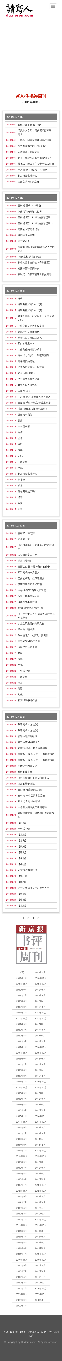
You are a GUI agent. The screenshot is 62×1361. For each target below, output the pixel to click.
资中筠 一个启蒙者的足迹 (31, 795)
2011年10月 (40, 1225)
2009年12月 (40, 1288)
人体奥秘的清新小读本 (30, 349)
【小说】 (22, 864)
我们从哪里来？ (26, 343)
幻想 (20, 694)
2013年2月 (40, 1179)
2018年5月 (21, 1001)
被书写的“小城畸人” (28, 742)
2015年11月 (21, 1087)
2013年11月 (21, 1156)
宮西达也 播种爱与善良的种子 (34, 566)
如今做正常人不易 (27, 554)
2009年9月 (21, 1299)
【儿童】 (22, 834)
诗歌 (20, 444)
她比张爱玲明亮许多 (28, 268)
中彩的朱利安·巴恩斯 (29, 641)
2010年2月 (40, 1282)
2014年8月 (40, 1127)
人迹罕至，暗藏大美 (28, 152)
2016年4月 (40, 1070)
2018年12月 (40, 978)
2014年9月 (21, 1127)
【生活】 (22, 858)
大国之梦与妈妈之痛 (28, 181)
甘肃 (20, 420)
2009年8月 (40, 1299)
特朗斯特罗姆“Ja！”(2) (30, 310)
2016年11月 (21, 1052)
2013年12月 (40, 1150)
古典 (20, 450)
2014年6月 (40, 1133)
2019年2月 (40, 972)
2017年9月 (21, 1024)
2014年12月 (40, 1116)
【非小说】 (24, 876)
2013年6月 (40, 1167)
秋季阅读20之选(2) (28, 730)
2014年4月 (40, 1139)
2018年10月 (40, 983)
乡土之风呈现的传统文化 (31, 623)
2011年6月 (40, 1236)
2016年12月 (40, 1047)
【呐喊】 (22, 822)
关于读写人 (33, 1331)
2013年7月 (21, 1167)
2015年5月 (21, 1104)
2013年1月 (21, 1184)
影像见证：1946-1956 (30, 124)
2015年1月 (21, 1116)
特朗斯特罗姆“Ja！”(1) (30, 304)
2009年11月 (21, 1294)
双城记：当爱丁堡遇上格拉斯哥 (34, 274)
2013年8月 (40, 1162)
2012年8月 (40, 1196)
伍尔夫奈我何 (25, 414)
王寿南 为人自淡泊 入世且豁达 (34, 396)
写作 (20, 432)
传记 (20, 688)
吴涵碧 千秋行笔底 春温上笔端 (34, 402)
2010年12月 (40, 1253)
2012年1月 (21, 1219)
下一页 (36, 918)
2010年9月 (21, 1265)
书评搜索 (53, 1331)
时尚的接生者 (25, 771)
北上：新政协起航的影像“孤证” (34, 157)
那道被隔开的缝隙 (27, 736)
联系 (31, 1335)
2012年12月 (40, 1184)
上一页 (26, 918)
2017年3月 (21, 1041)
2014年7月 (21, 1133)
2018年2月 (40, 1006)
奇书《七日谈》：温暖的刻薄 (33, 355)
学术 (20, 485)
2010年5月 (21, 1276)
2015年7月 (21, 1098)
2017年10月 (40, 1018)
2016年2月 (40, 1075)
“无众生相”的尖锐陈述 (29, 256)
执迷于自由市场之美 (28, 596)
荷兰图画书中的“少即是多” (32, 146)
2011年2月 (40, 1248)
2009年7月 (21, 1305)
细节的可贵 (24, 241)
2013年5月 (21, 1173)
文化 (20, 664)
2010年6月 (40, 1271)
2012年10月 (40, 1190)
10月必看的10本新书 (29, 801)
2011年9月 (21, 1231)
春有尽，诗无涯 (26, 533)
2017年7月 (21, 1029)
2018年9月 (21, 989)
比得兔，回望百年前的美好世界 (34, 140)
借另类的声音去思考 (28, 379)
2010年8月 (40, 1265)
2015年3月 (21, 1110)
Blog (22, 1331)
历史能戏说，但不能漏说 (31, 578)
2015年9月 (21, 1093)
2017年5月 (21, 1035)
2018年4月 (40, 1001)
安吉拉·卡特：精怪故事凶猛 (32, 748)
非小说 (21, 479)
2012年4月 (40, 1207)
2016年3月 (21, 1075)
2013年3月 (21, 1179)
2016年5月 (21, 1070)
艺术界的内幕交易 (27, 765)
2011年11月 (21, 1225)
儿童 (20, 509)
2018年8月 (40, 989)
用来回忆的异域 (26, 361)
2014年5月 (21, 1139)
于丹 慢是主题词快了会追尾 (32, 169)
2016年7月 (21, 1064)
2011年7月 (21, 1236)
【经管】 (22, 893)
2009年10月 (40, 1294)
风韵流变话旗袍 (26, 235)
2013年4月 (40, 1173)
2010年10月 (40, 1259)
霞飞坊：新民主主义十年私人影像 (36, 163)
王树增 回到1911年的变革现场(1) (36, 217)
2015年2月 (40, 1110)
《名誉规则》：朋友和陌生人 (33, 777)
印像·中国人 (24, 390)
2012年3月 (21, 1213)
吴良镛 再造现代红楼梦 (30, 789)
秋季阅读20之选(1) (28, 724)
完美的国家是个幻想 (28, 229)
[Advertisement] (31, 55)
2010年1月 (21, 1288)
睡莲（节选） (25, 560)
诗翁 (20, 298)
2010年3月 (21, 1282)
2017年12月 (40, 1012)
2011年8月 (40, 1231)
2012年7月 (21, 1202)
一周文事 (22, 461)
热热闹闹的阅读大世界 (30, 211)
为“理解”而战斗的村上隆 (31, 608)
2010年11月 (21, 1259)
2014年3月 (21, 1144)
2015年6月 (40, 1098)
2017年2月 (40, 1041)
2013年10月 (40, 1156)
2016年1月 (21, 1081)
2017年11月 (21, 1018)
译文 (20, 682)
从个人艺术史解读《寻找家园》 (34, 262)
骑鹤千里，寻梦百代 (28, 331)
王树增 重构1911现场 (29, 205)
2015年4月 (40, 1104)
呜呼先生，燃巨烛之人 (30, 337)
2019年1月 (21, 978)
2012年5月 (21, 1207)
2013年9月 (21, 1162)
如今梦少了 (24, 539)
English (14, 1331)
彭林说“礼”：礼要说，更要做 (33, 635)
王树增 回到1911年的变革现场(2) (36, 223)
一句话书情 (24, 426)
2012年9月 (21, 1196)
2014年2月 (40, 1144)
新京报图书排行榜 (27, 175)
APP (43, 1331)
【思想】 (22, 846)
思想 (20, 438)
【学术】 (22, 882)
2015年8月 (40, 1093)
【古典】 (22, 840)
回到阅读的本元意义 (28, 572)
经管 (20, 497)
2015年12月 (40, 1081)
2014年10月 (40, 1121)
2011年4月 (40, 1242)
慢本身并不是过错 (27, 602)
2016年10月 (40, 1052)
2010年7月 (21, 1271)
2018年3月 (21, 1006)
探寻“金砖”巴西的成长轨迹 (32, 590)
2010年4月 (40, 1276)
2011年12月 (40, 1219)
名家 (20, 653)
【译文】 (22, 852)
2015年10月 (40, 1087)
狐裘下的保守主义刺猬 (30, 584)
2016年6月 (40, 1064)
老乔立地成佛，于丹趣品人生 (33, 887)
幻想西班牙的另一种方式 (31, 367)
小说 (20, 467)
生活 (20, 503)
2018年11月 (21, 983)
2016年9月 (21, 1058)
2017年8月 (40, 1024)
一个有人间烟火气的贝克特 (32, 807)
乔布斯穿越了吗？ (27, 491)
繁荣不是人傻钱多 (27, 384)
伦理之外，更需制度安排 (31, 325)
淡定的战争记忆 (26, 783)
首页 (21, 972)
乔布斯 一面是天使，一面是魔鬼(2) (36, 760)
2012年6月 (40, 1202)
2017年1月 (21, 1047)
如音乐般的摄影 (26, 373)
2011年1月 (21, 1253)
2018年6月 (40, 995)
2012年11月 (21, 1190)
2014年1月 (21, 1150)
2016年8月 (40, 1058)
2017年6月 (40, 1029)
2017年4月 (40, 1035)
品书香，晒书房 (26, 629)
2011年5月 (21, 1242)
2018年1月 (21, 1012)
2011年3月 (21, 1248)
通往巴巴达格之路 (27, 647)
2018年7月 (21, 995)
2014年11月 (21, 1121)
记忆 (20, 456)
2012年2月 (40, 1213)
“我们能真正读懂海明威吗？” (33, 408)
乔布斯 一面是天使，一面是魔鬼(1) (36, 754)
